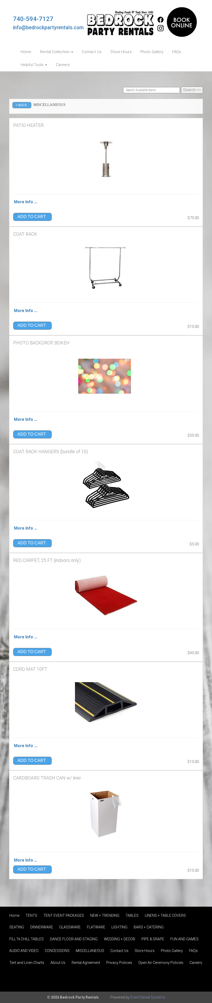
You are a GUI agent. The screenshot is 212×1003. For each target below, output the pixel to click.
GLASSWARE (70, 927)
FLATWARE (96, 927)
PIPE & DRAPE (152, 939)
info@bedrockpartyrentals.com (48, 28)
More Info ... (25, 201)
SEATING (16, 927)
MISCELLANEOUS (90, 951)
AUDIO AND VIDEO (24, 951)
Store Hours (121, 51)
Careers (63, 64)
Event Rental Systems (147, 997)
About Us (57, 963)
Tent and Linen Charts (26, 963)
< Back (21, 105)
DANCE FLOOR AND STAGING (74, 939)
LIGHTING (119, 927)
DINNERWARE (41, 927)
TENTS (31, 915)
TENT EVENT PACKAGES (63, 915)
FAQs (176, 51)
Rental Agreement (86, 963)
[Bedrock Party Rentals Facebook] (160, 21)
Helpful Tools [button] (32, 64)
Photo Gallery (151, 51)
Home (26, 51)
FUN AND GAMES (184, 939)
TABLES (132, 915)
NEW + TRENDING (104, 915)
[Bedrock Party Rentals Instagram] (160, 30)
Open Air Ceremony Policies (160, 963)
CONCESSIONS (57, 951)
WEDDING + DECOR (119, 939)
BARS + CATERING (149, 927)
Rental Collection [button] (55, 51)
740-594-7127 (33, 19)
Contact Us (92, 51)
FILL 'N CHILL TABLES (26, 939)
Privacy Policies (119, 963)
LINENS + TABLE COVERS (165, 915)
